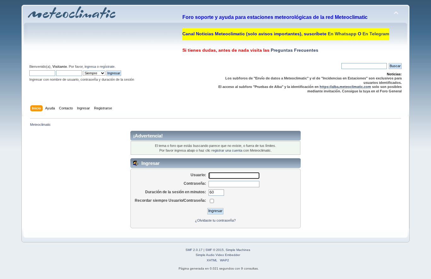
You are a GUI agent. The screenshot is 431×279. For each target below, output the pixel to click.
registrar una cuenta (226, 150)
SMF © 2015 (214, 250)
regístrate (107, 66)
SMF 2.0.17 (194, 250)
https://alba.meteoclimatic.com (345, 87)
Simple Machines (238, 250)
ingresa (90, 66)
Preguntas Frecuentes (293, 50)
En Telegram (376, 33)
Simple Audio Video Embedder (218, 255)
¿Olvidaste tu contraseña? (215, 220)
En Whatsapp (342, 33)
